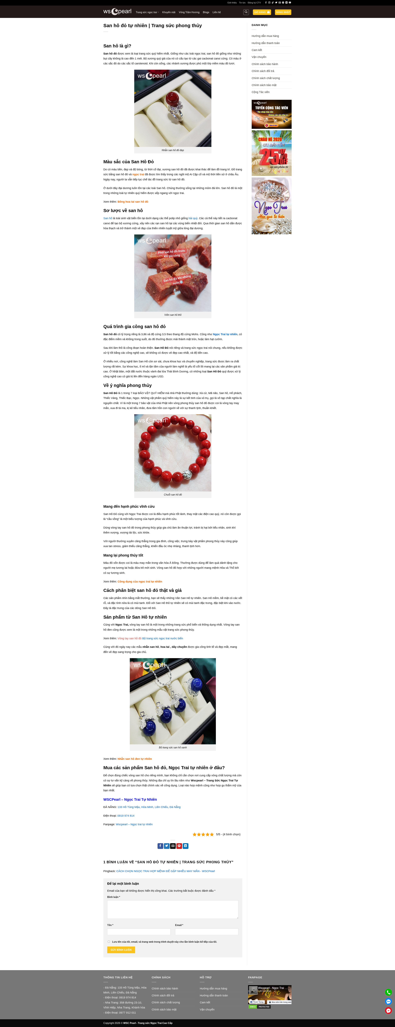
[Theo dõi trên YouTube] (290, 3)
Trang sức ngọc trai (146, 12)
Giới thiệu (232, 2)
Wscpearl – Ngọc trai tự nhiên (134, 824)
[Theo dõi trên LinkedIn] (286, 3)
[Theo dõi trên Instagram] (269, 3)
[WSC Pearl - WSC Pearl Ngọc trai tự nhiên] (117, 11)
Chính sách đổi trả (263, 71)
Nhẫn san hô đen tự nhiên (135, 758)
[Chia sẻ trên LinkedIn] (185, 846)
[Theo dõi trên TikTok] (273, 3)
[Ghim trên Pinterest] (179, 846)
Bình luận (113, 897)
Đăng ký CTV (254, 2)
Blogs (206, 12)
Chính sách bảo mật (264, 85)
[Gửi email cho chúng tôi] (280, 3)
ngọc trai (138, 174)
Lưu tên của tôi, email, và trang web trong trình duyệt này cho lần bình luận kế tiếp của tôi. (164, 941)
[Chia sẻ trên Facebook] (160, 846)
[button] (262, 12)
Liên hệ (217, 12)
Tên (110, 925)
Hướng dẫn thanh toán (266, 43)
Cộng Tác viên (261, 92)
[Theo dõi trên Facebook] (266, 3)
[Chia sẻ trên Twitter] (167, 846)
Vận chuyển (259, 57)
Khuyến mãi (168, 12)
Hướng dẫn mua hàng (265, 36)
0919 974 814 (125, 815)
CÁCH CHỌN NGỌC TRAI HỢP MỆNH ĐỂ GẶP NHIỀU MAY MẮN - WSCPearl (165, 871)
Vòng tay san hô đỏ (129, 638)
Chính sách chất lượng (266, 78)
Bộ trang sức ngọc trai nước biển (162, 638)
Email (179, 925)
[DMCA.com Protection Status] (259, 1006)
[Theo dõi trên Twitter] (276, 3)
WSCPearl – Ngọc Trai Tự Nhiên (130, 799)
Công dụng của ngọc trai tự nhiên (140, 581)
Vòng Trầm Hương (189, 12)
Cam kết (257, 50)
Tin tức (242, 2)
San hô (108, 218)
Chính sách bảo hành (265, 64)
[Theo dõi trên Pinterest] (283, 3)
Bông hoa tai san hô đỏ (133, 201)
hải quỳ (193, 218)
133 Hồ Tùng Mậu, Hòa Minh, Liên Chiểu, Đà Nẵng (149, 807)
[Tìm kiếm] (246, 12)
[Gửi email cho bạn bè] (173, 846)
